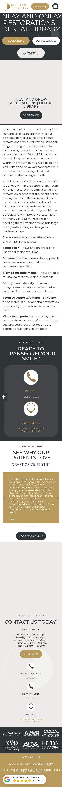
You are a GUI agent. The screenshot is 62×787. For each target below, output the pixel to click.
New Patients (31, 694)
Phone (31, 391)
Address (31, 423)
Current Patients (31, 674)
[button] (3, 397)
